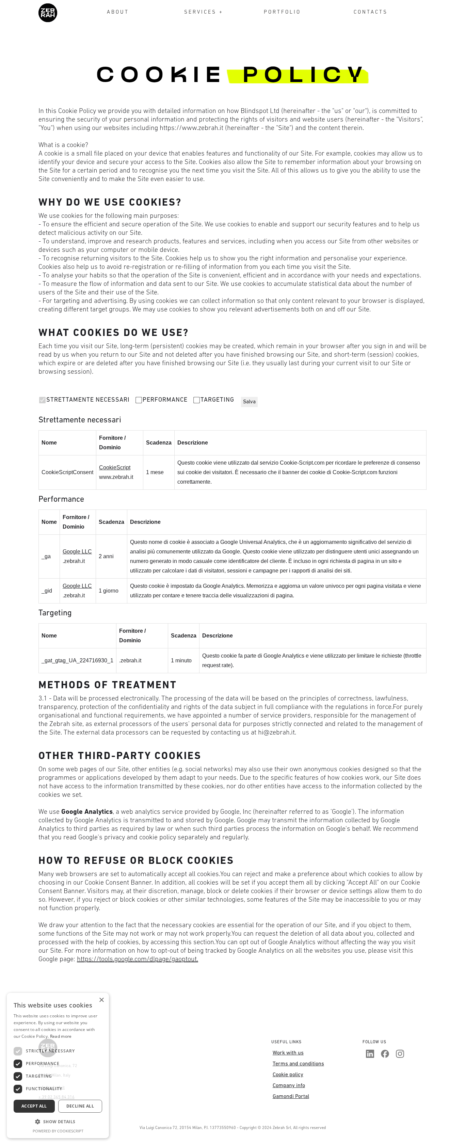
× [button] (101, 1000)
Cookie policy (288, 1075)
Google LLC (77, 551)
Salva (249, 402)
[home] (47, 12)
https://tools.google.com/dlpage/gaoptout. (137, 959)
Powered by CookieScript (58, 1130)
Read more (61, 1036)
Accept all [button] (34, 1106)
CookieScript (114, 467)
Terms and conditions (298, 1064)
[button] (58, 1122)
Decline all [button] (80, 1106)
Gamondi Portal (291, 1096)
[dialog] (58, 1065)
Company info (289, 1085)
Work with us (288, 1053)
